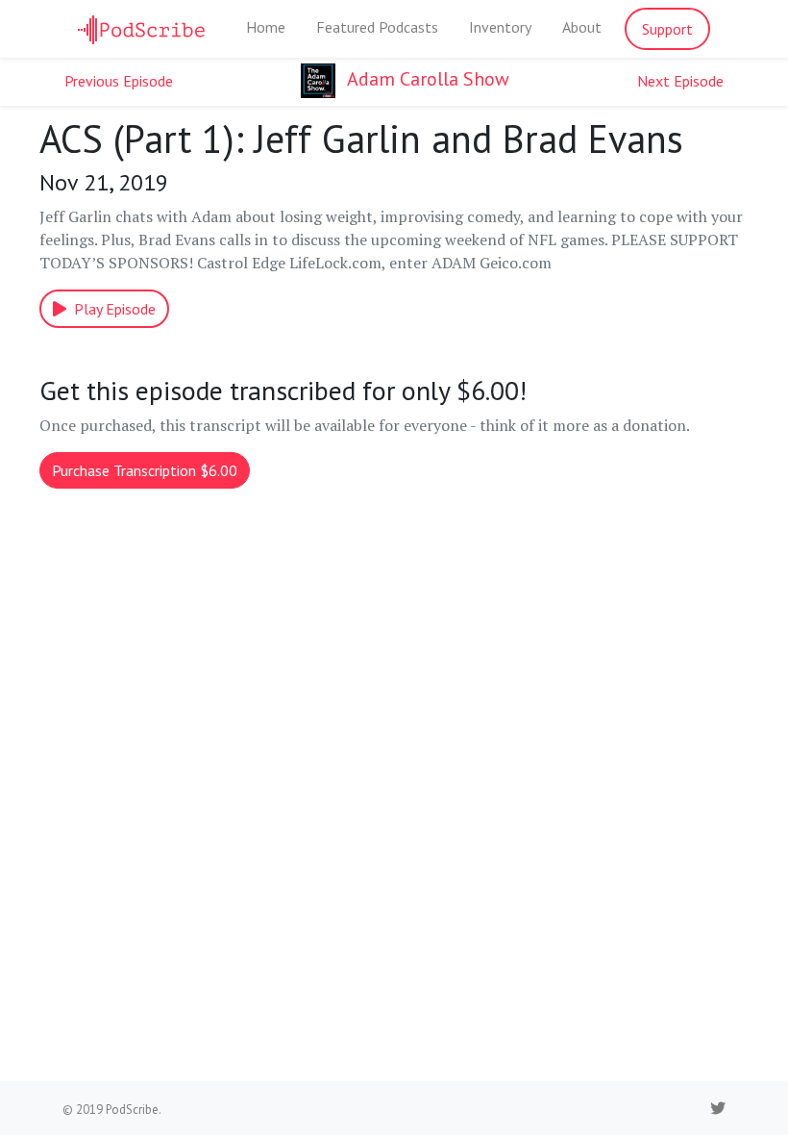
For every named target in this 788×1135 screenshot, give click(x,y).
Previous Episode (118, 80)
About (582, 27)
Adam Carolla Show (426, 78)
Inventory (500, 27)
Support (667, 28)
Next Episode (680, 80)
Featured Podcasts (377, 27)
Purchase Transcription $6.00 (144, 470)
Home (265, 27)
